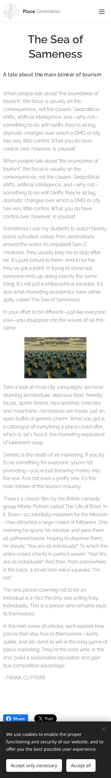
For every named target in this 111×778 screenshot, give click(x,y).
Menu (102, 11)
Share (19, 718)
